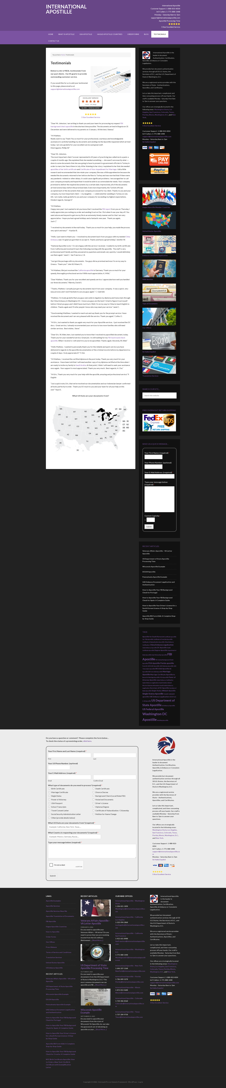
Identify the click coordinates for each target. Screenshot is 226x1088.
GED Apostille (155, 666)
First (49, 759)
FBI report (106, 209)
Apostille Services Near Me (56, 911)
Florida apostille (167, 663)
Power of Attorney (58, 799)
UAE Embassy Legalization (159, 697)
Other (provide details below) (63, 818)
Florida (145, 115)
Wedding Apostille (162, 720)
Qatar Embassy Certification (165, 680)
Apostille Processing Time (169, 21)
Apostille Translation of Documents (60, 916)
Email (50, 781)
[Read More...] (97, 940)
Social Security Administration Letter (66, 814)
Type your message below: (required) (156, 483)
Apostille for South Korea (151, 637)
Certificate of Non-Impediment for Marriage (98, 169)
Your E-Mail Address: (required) (159, 472)
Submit (149, 527)
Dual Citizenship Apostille (159, 655)
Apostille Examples (53, 901)
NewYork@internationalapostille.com (130, 971)
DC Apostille (162, 648)
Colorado (164, 112)
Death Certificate (102, 788)
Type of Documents (150, 304)
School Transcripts (58, 807)
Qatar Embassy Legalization (150, 683)
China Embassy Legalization (162, 645)
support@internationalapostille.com (165, 18)
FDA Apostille (154, 663)
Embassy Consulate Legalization (155, 255)
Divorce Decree (101, 792)
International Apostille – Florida (128, 976)
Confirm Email (98, 781)
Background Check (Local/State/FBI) (110, 796)
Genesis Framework (119, 1082)
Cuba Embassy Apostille (149, 647)
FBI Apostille (51, 921)
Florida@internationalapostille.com (129, 982)
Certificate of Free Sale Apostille (163, 639)
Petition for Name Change (105, 814)
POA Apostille (164, 677)
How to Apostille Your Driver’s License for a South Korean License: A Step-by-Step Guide (159, 608)
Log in (140, 1082)
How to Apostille (52, 932)
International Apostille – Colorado (129, 998)
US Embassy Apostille (168, 705)
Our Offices (146, 328)
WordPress (132, 1082)
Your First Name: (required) (157, 453)
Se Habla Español (149, 142)
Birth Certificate (58, 788)
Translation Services (150, 376)
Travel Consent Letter (60, 810)
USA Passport (57, 803)
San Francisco (154, 112)
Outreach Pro (103, 1082)
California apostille (85, 270)
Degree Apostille (161, 650)
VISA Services (147, 279)
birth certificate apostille (169, 636)
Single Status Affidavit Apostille (164, 691)
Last (94, 759)
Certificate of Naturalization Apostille (153, 642)
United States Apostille (151, 231)
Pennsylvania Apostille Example (154, 577)
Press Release (51, 947)
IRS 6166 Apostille (162, 669)
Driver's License (101, 803)
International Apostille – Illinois (127, 987)
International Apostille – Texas (127, 1012)
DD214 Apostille (148, 572)
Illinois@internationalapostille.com (129, 993)
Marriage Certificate (59, 792)
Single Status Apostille (152, 693)
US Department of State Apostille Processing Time (94, 966)
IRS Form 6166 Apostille (155, 671)
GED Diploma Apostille (166, 666)
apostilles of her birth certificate (64, 169)
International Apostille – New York (129, 966)
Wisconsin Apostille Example (153, 567)
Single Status (56, 796)
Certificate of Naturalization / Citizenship (112, 810)
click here (87, 741)
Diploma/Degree (102, 807)
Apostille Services (53, 906)
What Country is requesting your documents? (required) (73, 832)
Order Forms (51, 937)
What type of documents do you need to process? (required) (75, 785)
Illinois (151, 115)
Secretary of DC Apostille (159, 688)
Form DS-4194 (146, 666)
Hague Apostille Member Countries (156, 207)
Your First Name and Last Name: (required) (67, 751)
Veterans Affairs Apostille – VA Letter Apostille (95, 922)
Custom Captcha (152, 516)
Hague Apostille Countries (56, 927)
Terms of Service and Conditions (58, 952)
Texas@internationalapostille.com (129, 1017)
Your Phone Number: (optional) (158, 462)
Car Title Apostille (147, 639)
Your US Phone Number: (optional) (63, 763)
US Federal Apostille (153, 709)
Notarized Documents (104, 799)
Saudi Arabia (81, 365)
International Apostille (66, 9)
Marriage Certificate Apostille (161, 674)
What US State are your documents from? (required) (71, 823)
